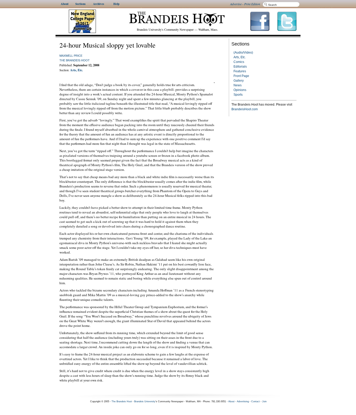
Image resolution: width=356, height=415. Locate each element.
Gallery (239, 80)
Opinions (240, 90)
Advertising (243, 401)
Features (240, 71)
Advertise (236, 4)
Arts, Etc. (240, 57)
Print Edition (252, 4)
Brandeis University (144, 401)
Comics (239, 62)
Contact (255, 401)
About (231, 401)
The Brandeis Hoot (74, 60)
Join (264, 401)
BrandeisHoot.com (244, 109)
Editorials (240, 66)
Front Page (241, 76)
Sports (238, 94)
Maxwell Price (70, 55)
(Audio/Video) (243, 52)
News (238, 85)
